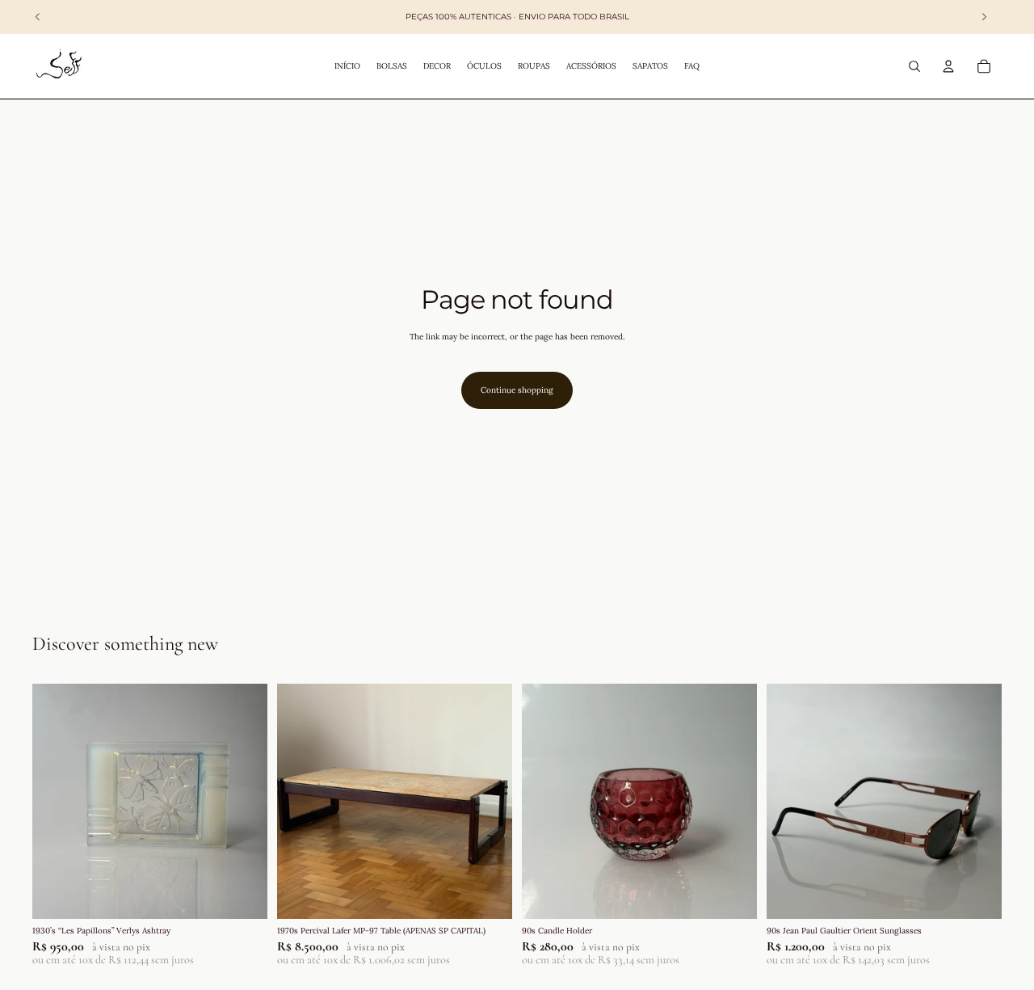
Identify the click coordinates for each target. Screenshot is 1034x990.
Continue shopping (517, 390)
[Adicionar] (242, 893)
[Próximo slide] (243, 801)
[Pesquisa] (914, 66)
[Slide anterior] (56, 801)
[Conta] (948, 66)
